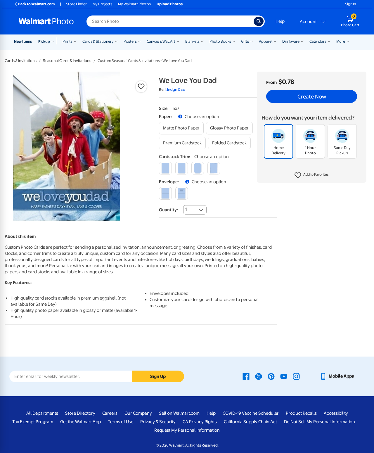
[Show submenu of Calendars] (329, 40)
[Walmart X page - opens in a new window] (258, 376)
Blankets (192, 41)
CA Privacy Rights (200, 421)
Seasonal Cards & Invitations (67, 60)
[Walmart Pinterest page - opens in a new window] (271, 376)
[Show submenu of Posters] (139, 40)
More (340, 41)
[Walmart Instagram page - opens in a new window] (296, 376)
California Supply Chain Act (250, 421)
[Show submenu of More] (347, 40)
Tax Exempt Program (32, 421)
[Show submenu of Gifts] (251, 40)
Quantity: (168, 209)
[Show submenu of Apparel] (275, 40)
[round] (181, 168)
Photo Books (220, 41)
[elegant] (197, 168)
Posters (130, 41)
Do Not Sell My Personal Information (319, 421)
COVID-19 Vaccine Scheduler (251, 413)
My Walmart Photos (134, 4)
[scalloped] (213, 168)
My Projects (102, 4)
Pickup (44, 41)
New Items (23, 41)
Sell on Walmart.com (179, 413)
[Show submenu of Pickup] (54, 40)
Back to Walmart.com (36, 4)
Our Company (138, 413)
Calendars (317, 41)
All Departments (42, 413)
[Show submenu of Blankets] (202, 40)
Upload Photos (170, 4)
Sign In (350, 4)
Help (280, 21)
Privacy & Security (158, 421)
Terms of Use (120, 421)
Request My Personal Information (187, 430)
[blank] (165, 193)
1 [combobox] (186, 209)
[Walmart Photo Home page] (46, 21)
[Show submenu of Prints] (75, 40)
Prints (67, 41)
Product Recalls (301, 413)
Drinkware (290, 41)
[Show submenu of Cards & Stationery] (116, 40)
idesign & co (175, 89)
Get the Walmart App (80, 421)
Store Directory (80, 413)
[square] (165, 168)
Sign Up (158, 376)
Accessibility (336, 413)
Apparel (265, 41)
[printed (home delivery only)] (181, 193)
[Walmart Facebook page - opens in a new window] (246, 376)
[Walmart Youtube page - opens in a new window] (283, 376)
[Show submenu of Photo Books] (234, 40)
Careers (109, 413)
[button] (311, 175)
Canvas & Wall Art (161, 41)
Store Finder (76, 4)
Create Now (311, 96)
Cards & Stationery (98, 41)
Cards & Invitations (21, 60)
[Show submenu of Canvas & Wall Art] (178, 40)
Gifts (245, 41)
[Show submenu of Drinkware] (302, 40)
